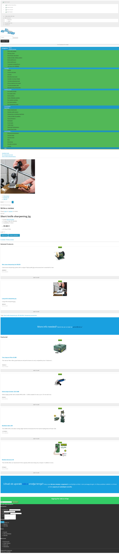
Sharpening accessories (31, 315)
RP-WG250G (21, 315)
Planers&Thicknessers (13, 127)
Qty (1, 232)
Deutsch (11, 9)
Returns (5, 524)
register (11, 211)
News (10, 47)
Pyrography (7, 106)
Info (5, 148)
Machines (6, 108)
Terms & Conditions (8, 514)
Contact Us (6, 522)
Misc (8, 139)
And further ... (7, 131)
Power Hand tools (12, 110)
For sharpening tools (12, 104)
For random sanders (12, 100)
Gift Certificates (7, 533)
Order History (6, 543)
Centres (9, 74)
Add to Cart (4, 235)
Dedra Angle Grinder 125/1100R (10, 391)
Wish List (5, 545)
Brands (5, 532)
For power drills (11, 93)
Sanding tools (7, 89)
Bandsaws (10, 120)
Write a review (10, 239)
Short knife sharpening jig (9, 156)
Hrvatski (11, 7)
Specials (5, 535)
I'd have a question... (14, 235)
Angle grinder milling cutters (14, 57)
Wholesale (6, 513)
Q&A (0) (5, 199)
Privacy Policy (6, 516)
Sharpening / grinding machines (15, 114)
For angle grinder (11, 91)
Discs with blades (11, 51)
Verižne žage (10, 135)
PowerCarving (12, 49)
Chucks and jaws (11, 72)
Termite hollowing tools (13, 81)
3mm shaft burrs (11, 62)
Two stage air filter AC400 (9, 357)
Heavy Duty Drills (11, 129)
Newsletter (6, 546)
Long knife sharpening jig (9, 298)
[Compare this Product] (3, 213)
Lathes (9, 70)
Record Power (10, 219)
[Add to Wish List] (1, 213)
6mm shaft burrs (11, 60)
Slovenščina (13, 5)
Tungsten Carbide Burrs (13, 64)
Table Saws (10, 125)
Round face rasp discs (13, 55)
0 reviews (3, 239)
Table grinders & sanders (14, 116)
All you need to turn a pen (14, 83)
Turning (6, 68)
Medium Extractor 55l (8, 459)
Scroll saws (10, 123)
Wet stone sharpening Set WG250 (11, 264)
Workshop (10, 142)
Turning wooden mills (13, 85)
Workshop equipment (13, 133)
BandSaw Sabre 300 (7, 425)
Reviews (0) (6, 197)
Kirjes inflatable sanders (13, 98)
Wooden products (12, 144)
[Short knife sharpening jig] (18, 193)
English (11, 11)
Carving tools (10, 137)
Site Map (5, 526)
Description (6, 196)
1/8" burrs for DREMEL (13, 66)
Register (9, 19)
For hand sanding (11, 102)
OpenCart (9, 550)
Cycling (9, 146)
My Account (6, 541)
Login (8, 21)
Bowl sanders (10, 95)
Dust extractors (11, 118)
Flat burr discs (11, 53)
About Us (5, 509)
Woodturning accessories (14, 87)
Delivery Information (8, 511)
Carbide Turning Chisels (13, 79)
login (5, 211)
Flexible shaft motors (12, 112)
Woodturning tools (12, 76)
